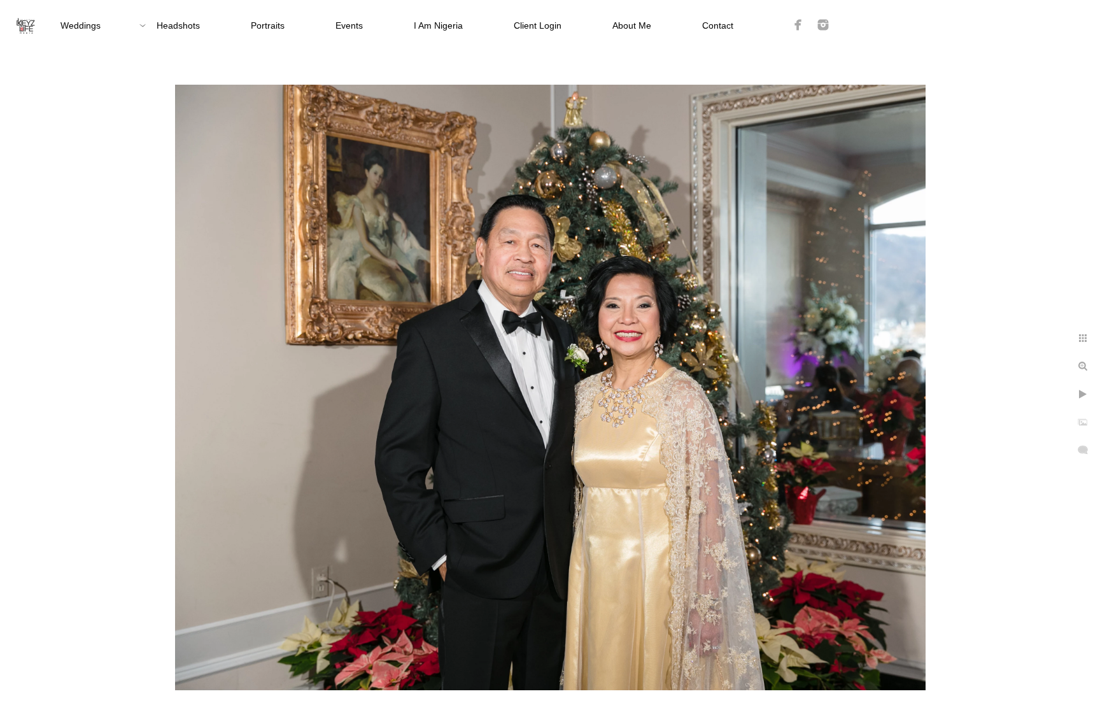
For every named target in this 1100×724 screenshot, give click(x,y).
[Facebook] (798, 25)
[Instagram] (823, 25)
